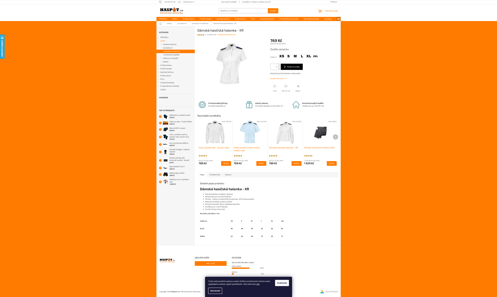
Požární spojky (166, 68)
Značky (163, 89)
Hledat (273, 11)
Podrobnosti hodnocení (226, 35)
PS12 (162, 79)
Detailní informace (277, 78)
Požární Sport (165, 75)
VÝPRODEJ (164, 37)
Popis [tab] (202, 174)
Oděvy (163, 41)
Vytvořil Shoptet (331, 291)
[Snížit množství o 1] (279, 68)
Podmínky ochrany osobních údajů (256, 2)
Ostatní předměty (167, 82)
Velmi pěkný (236, 266)
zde (257, 284)
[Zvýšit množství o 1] (279, 65)
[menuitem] (163, 19)
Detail (226, 163)
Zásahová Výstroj (169, 44)
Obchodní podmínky (229, 2)
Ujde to (234, 272)
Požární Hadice (166, 65)
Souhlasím (282, 283)
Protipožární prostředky (169, 86)
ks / (210, 263)
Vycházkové (167, 48)
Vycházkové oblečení (172, 51)
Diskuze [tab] (228, 174)
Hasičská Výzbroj (166, 72)
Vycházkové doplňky (172, 55)
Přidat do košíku (293, 67)
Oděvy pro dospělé (170, 58)
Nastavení (215, 290)
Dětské (166, 62)
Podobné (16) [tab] (215, 174)
